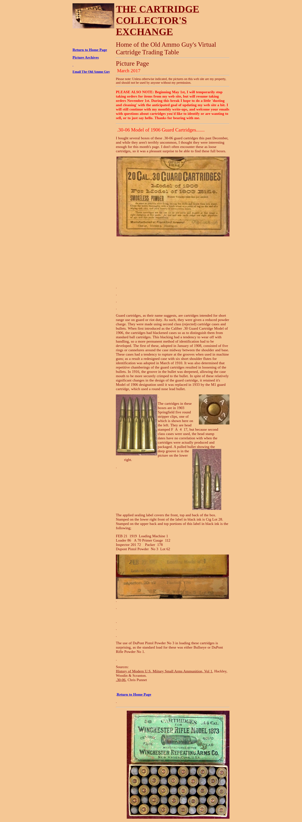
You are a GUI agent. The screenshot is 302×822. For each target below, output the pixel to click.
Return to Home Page (90, 50)
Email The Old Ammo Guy (91, 71)
